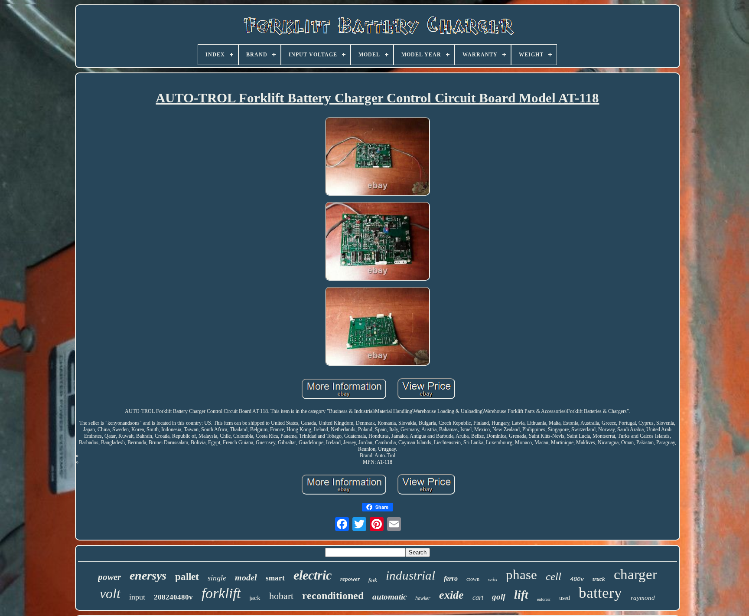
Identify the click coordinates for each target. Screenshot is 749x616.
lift (521, 594)
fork (372, 580)
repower (350, 579)
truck (599, 579)
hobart (281, 595)
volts (492, 579)
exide (451, 595)
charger (635, 574)
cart (477, 597)
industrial (410, 575)
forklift (221, 593)
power (109, 577)
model (246, 577)
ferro (451, 578)
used (564, 598)
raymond (643, 597)
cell (553, 576)
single (217, 577)
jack (255, 597)
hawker (422, 598)
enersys (148, 575)
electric (312, 575)
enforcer (543, 599)
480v (577, 579)
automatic (389, 596)
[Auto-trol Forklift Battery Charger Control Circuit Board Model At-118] (377, 157)
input (137, 597)
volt (110, 593)
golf (498, 596)
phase (521, 574)
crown (472, 579)
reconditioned (333, 595)
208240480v (173, 597)
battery (600, 592)
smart (275, 578)
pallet (187, 576)
